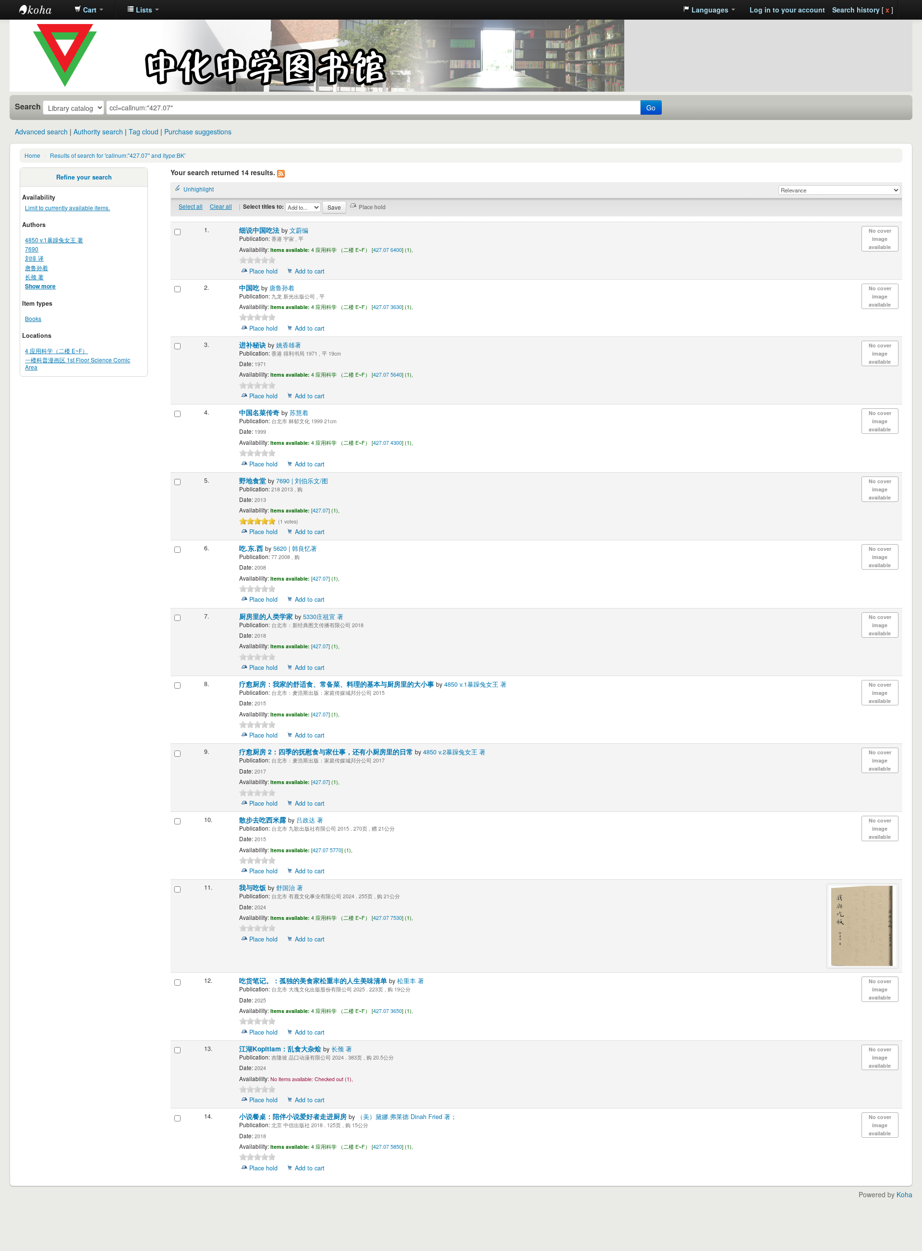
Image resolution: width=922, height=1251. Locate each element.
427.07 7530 (387, 917)
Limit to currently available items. (67, 207)
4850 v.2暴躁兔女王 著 (454, 752)
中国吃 (250, 287)
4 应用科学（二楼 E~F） (56, 350)
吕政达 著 (309, 820)
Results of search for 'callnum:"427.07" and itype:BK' (117, 155)
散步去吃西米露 (263, 819)
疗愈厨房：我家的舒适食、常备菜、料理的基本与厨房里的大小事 (337, 684)
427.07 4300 (387, 442)
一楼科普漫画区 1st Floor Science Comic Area (77, 363)
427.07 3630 (387, 306)
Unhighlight (198, 189)
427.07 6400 (387, 249)
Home (32, 155)
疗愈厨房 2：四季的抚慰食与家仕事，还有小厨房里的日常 (327, 751)
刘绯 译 (34, 258)
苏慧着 (299, 412)
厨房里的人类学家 (267, 616)
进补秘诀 (253, 344)
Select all (191, 206)
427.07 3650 (387, 1010)
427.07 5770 (327, 850)
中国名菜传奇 (260, 412)
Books (33, 318)
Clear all (221, 206)
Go (650, 107)
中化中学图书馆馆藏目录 (43, 9)
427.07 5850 (387, 1146)
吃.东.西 (252, 548)
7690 (31, 249)
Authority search (98, 131)
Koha (904, 1194)
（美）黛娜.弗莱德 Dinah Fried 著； (407, 1116)
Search (28, 106)
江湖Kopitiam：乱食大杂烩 (281, 1048)
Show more (40, 286)
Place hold (263, 271)
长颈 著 (34, 277)
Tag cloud (143, 131)
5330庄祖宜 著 (323, 616)
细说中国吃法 (260, 230)
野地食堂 (253, 480)
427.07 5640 (387, 374)
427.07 (320, 510)
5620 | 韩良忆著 (295, 548)
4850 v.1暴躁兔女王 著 (54, 240)
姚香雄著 (288, 345)
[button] (88, 9)
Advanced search (41, 131)
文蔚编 (299, 230)
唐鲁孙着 (36, 267)
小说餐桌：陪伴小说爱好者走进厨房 (294, 1116)
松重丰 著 (410, 981)
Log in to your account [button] (787, 9)
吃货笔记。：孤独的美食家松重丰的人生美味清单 (314, 980)
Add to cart (310, 271)
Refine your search (84, 177)
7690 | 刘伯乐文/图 (302, 481)
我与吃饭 (253, 887)
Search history (856, 9)
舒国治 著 (289, 887)
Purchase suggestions (197, 131)
